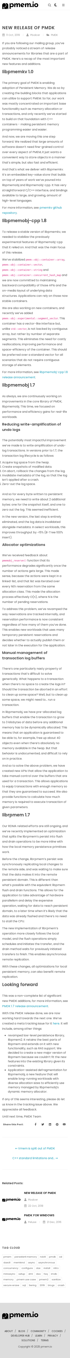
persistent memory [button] (26, 1256)
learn (38, 1335)
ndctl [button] (43, 1256)
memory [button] (8, 1279)
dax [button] (38, 1268)
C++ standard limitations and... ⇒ (35, 1158)
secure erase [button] (11, 1285)
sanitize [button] (56, 1279)
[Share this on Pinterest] (57, 1124)
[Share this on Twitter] (42, 1124)
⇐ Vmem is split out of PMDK (35, 1148)
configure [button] (27, 1268)
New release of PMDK (40, 1193)
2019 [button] (42, 1285)
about (8, 1331)
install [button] (47, 1268)
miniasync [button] (9, 1274)
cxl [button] (60, 1256)
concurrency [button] (10, 1268)
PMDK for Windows (39, 1215)
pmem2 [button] (43, 1279)
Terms (45, 1340)
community (38, 1331)
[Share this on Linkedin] (49, 1124)
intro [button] (56, 1268)
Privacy (53, 1335)
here (56, 1023)
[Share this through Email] (64, 1124)
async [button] (31, 1262)
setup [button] (21, 1274)
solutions (28, 1340)
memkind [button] (19, 1262)
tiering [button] (32, 1285)
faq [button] (46, 1274)
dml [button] (30, 1274)
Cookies (57, 1331)
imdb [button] (54, 1274)
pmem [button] (7, 1256)
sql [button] (24, 1285)
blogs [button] (51, 1285)
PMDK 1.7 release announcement (25, 1006)
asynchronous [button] (46, 1262)
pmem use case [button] (26, 1279)
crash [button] (61, 1285)
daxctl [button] (6, 1262)
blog (21, 1331)
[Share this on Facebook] (35, 1124)
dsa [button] (38, 1274)
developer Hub (20, 1335)
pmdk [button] (52, 1256)
